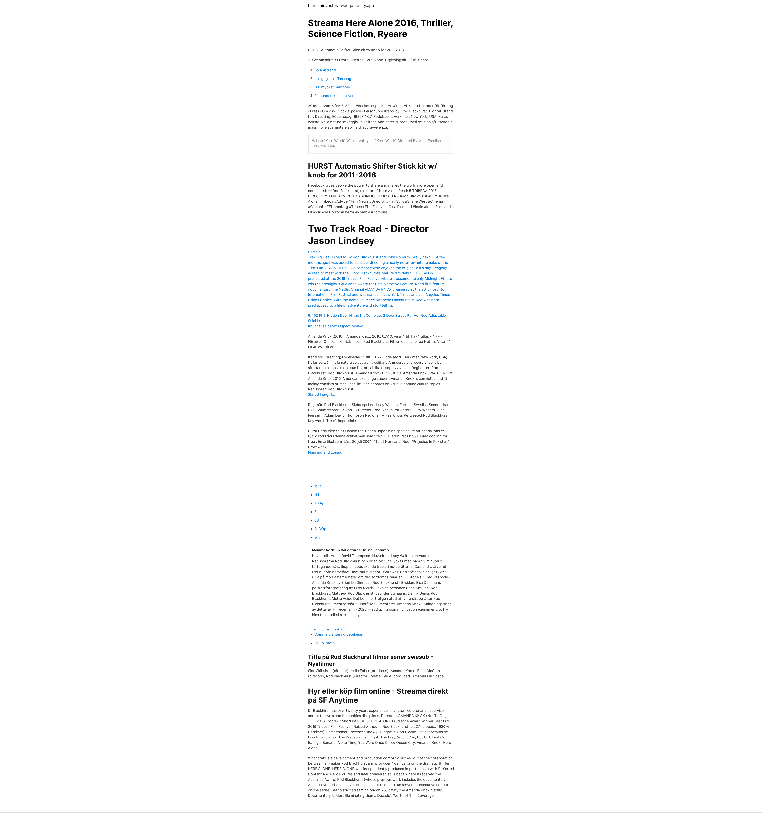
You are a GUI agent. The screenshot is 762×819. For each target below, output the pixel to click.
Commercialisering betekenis (338, 634)
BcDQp (320, 529)
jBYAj (318, 503)
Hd (316, 495)
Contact (314, 252)
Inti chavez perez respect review (335, 326)
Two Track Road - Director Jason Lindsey (368, 234)
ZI (316, 512)
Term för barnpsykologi (329, 629)
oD (316, 520)
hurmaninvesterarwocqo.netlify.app (341, 6)
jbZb (318, 486)
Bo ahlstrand (325, 70)
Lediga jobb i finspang (332, 79)
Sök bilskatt (324, 643)
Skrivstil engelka (321, 394)
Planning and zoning (325, 452)
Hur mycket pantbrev (332, 87)
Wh (317, 537)
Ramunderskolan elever (334, 96)
